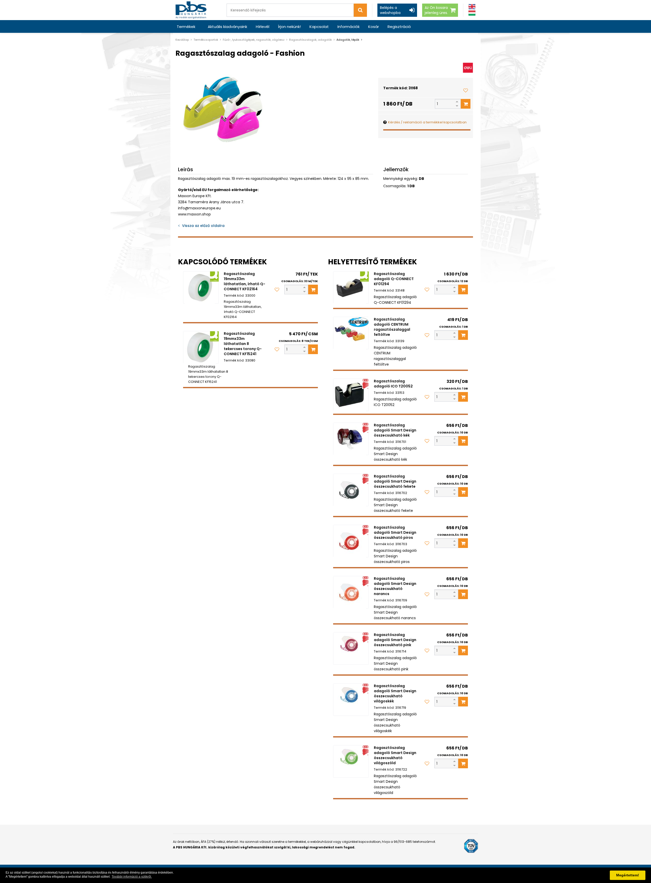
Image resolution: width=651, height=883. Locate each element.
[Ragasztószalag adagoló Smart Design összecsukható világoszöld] (351, 761)
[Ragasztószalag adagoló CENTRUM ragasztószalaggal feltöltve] (351, 333)
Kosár (373, 26)
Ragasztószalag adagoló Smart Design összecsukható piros (395, 532)
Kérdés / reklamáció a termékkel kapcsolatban (427, 122)
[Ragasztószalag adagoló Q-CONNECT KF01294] (351, 287)
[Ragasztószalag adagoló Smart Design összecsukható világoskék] (351, 699)
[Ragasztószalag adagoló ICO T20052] (351, 395)
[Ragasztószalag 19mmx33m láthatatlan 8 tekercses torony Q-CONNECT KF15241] (201, 347)
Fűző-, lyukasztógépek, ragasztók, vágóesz (254, 40)
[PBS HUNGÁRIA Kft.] (190, 10)
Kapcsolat (319, 26)
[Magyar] (472, 13)
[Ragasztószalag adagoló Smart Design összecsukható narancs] (351, 592)
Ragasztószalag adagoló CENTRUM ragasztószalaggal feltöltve (392, 327)
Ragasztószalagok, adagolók (310, 40)
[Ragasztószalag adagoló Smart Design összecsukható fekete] (351, 490)
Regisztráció (399, 26)
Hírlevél (262, 26)
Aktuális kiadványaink (227, 26)
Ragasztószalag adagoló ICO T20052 (393, 384)
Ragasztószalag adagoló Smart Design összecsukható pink (395, 639)
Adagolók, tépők (347, 40)
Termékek (186, 26)
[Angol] (472, 6)
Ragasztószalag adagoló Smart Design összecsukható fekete (395, 481)
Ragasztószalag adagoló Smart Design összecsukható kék (395, 430)
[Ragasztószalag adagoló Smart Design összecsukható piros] (351, 541)
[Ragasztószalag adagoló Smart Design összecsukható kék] (351, 439)
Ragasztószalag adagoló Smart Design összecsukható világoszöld (395, 755)
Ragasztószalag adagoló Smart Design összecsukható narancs (395, 586)
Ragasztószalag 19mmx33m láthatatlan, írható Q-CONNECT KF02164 (244, 281)
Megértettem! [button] (627, 875)
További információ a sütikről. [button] (132, 876)
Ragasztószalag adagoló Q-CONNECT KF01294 (394, 278)
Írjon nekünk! (289, 26)
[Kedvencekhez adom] (465, 90)
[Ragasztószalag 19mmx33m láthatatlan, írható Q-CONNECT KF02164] (201, 287)
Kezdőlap (182, 40)
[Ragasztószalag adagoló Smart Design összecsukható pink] (351, 648)
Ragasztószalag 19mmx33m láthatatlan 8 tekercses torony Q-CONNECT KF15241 (243, 343)
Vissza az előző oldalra (203, 225)
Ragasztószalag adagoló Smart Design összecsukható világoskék (395, 693)
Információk (348, 26)
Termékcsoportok (206, 40)
